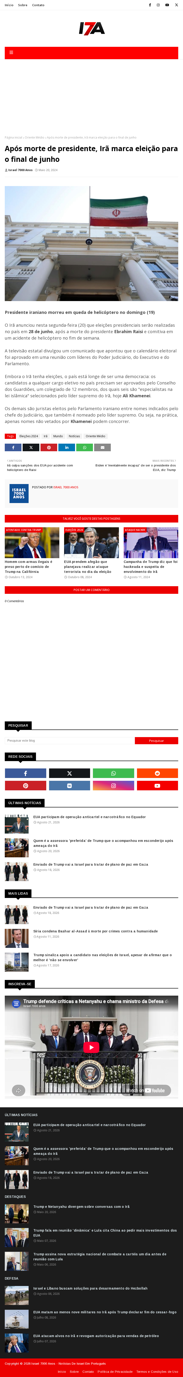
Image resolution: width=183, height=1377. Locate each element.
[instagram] (158, 5)
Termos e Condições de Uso (157, 1371)
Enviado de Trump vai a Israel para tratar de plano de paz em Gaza (90, 864)
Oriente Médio (34, 137)
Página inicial (13, 137)
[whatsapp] (113, 773)
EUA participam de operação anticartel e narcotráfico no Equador (89, 817)
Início (9, 5)
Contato (38, 5)
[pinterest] (25, 786)
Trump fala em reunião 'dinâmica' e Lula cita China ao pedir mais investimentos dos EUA (105, 1232)
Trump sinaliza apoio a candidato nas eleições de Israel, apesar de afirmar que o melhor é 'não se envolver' (102, 957)
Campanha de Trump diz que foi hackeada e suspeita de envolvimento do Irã (151, 567)
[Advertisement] (91, 95)
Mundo (58, 436)
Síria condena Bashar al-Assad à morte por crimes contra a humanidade (95, 931)
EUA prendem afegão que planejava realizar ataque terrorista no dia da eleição (87, 567)
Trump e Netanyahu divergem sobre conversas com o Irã (81, 1207)
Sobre (22, 5)
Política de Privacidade (115, 1371)
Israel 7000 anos (20, 170)
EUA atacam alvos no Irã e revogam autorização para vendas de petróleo (96, 1336)
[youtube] (167, 5)
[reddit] (157, 773)
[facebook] (150, 5)
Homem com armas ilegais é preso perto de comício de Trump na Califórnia (28, 567)
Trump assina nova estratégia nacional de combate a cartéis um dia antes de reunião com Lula (99, 1256)
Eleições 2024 (29, 436)
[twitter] (175, 5)
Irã (45, 436)
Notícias (74, 436)
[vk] (70, 786)
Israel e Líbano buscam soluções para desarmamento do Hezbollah (90, 1288)
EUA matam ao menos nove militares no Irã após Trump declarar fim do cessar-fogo (105, 1312)
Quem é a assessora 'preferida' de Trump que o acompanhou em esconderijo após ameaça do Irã (103, 843)
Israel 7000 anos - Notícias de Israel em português (68, 1363)
